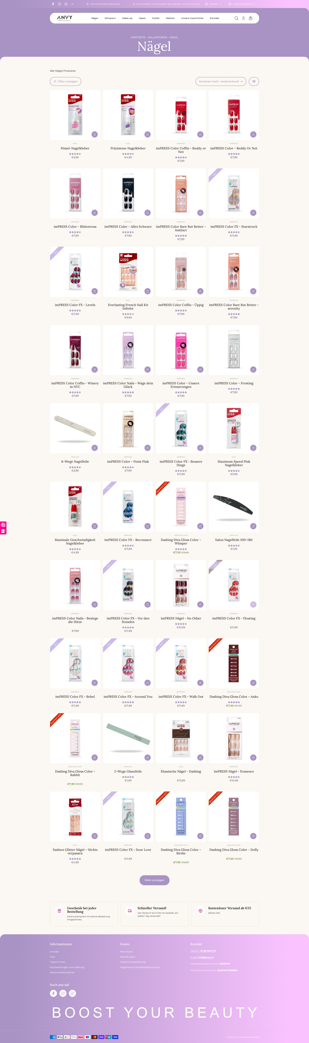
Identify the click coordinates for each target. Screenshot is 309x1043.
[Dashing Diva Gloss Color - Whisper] (181, 507)
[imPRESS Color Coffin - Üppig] (181, 272)
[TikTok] (66, 4)
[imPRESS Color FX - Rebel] (75, 663)
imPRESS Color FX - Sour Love (128, 850)
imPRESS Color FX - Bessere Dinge (181, 463)
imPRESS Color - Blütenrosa (75, 226)
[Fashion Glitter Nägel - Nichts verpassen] (75, 816)
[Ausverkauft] (253, 604)
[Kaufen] (94, 134)
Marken (170, 18)
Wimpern (110, 18)
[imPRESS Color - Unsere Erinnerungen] (181, 350)
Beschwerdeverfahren (62, 972)
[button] (236, 18)
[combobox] (213, 4)
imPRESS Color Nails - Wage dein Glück (128, 385)
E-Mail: (202, 957)
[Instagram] (59, 4)
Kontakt (214, 18)
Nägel (94, 18)
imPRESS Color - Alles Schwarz (128, 226)
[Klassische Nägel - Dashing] (181, 738)
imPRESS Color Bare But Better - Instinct (181, 228)
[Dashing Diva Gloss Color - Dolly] (234, 816)
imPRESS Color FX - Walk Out (181, 697)
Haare (142, 18)
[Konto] (243, 18)
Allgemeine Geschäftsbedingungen (140, 967)
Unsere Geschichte (192, 18)
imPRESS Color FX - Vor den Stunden (128, 620)
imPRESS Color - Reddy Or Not (233, 148)
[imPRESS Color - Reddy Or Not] (234, 115)
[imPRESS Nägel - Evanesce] (234, 738)
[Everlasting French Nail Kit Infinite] (128, 272)
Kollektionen (157, 37)
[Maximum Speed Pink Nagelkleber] (234, 428)
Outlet (155, 18)
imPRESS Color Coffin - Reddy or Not (181, 150)
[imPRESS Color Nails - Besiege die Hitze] (75, 585)
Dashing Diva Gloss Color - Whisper (181, 541)
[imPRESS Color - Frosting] (234, 350)
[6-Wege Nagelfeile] (75, 428)
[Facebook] (53, 4)
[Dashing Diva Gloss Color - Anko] (234, 663)
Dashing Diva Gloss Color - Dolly (233, 850)
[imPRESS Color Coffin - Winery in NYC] (75, 350)
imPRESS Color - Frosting (234, 383)
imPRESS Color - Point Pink (128, 461)
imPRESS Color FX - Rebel (75, 697)
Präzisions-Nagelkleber (128, 148)
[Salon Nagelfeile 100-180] (234, 507)
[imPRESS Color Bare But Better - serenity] (234, 272)
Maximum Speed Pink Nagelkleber (234, 463)
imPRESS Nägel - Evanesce (234, 771)
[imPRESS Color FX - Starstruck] (234, 193)
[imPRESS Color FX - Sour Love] (128, 816)
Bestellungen (127, 956)
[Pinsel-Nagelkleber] (75, 115)
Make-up (127, 18)
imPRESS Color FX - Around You (128, 697)
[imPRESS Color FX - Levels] (75, 272)
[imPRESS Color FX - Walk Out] (181, 663)
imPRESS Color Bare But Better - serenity (234, 306)
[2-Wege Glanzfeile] (128, 738)
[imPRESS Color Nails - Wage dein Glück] (128, 350)
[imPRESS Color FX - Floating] (234, 585)
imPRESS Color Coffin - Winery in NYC (75, 385)
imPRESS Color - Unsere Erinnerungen (180, 385)
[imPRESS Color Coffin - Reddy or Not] (181, 115)
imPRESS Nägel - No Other (181, 618)
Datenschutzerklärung (132, 962)
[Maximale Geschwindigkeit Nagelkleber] (75, 507)
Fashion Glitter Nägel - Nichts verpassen (75, 851)
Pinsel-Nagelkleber (75, 148)
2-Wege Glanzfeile (128, 771)
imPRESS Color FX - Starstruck (234, 226)
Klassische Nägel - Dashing (181, 771)
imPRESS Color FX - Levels (75, 305)
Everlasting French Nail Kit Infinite (128, 306)
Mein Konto (126, 951)
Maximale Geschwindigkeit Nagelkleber (75, 541)
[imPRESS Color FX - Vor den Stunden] (128, 585)
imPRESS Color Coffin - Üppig (181, 305)
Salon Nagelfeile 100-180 (234, 540)
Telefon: (203, 950)
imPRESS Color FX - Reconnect (128, 540)
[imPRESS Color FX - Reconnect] (128, 507)
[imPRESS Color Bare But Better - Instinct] (181, 193)
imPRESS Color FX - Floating (233, 618)
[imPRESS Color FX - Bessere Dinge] (181, 428)
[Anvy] (64, 18)
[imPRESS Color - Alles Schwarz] (128, 193)
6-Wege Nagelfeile (75, 461)
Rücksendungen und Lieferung (67, 967)
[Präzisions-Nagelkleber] (128, 115)
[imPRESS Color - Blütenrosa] (75, 193)
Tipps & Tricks (57, 962)
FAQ (52, 956)
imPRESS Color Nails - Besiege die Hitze (75, 620)
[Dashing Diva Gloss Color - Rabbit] (75, 738)
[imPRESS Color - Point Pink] (128, 428)
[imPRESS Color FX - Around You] (128, 663)
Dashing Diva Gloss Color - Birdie (181, 851)
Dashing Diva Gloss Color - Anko (234, 697)
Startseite (138, 37)
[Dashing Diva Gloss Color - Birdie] (181, 816)
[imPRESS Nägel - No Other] (181, 585)
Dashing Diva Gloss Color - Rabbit (75, 773)
